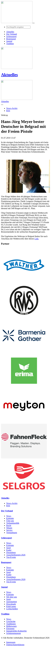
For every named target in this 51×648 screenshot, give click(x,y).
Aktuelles (9, 74)
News (8, 516)
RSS (8, 506)
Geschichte (10, 621)
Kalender (10, 518)
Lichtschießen (12, 609)
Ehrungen (10, 628)
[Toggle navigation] (2, 104)
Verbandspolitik (12, 523)
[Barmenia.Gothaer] (24, 352)
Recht (8, 525)
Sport (8, 548)
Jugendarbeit (11, 602)
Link (36, 239)
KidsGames (11, 606)
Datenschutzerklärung (15, 645)
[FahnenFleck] (24, 458)
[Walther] (24, 282)
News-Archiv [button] (12, 108)
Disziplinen (11, 552)
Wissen (9, 528)
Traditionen (11, 624)
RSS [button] (8, 111)
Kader (8, 550)
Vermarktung (11, 532)
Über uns (10, 521)
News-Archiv (12, 503)
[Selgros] (24, 493)
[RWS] (24, 317)
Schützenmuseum (13, 633)
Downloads (11, 604)
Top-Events (11, 557)
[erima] (24, 387)
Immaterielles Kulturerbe (16, 631)
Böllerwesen (11, 626)
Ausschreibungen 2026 (15, 555)
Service (9, 530)
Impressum (10, 642)
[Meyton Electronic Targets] (24, 422)
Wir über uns (11, 597)
